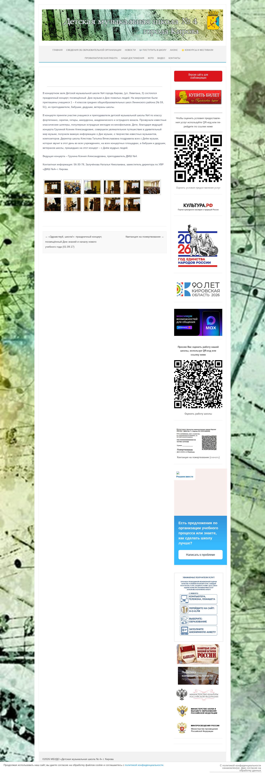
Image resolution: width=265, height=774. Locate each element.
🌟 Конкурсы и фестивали (197, 50)
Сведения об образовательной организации (93, 50)
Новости (130, 50)
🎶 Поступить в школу (152, 50)
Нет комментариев (149, 82)
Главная (57, 50)
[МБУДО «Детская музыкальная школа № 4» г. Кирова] (132, 39)
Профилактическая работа (101, 58)
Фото (151, 58)
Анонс (174, 50)
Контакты (174, 58)
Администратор (56, 78)
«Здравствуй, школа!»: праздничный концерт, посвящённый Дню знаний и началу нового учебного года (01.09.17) (73, 241)
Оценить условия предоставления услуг (198, 187)
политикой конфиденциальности (144, 765)
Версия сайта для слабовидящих (198, 76)
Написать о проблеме (200, 554)
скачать (214, 457)
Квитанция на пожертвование (145, 236)
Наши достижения (132, 58)
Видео (161, 58)
